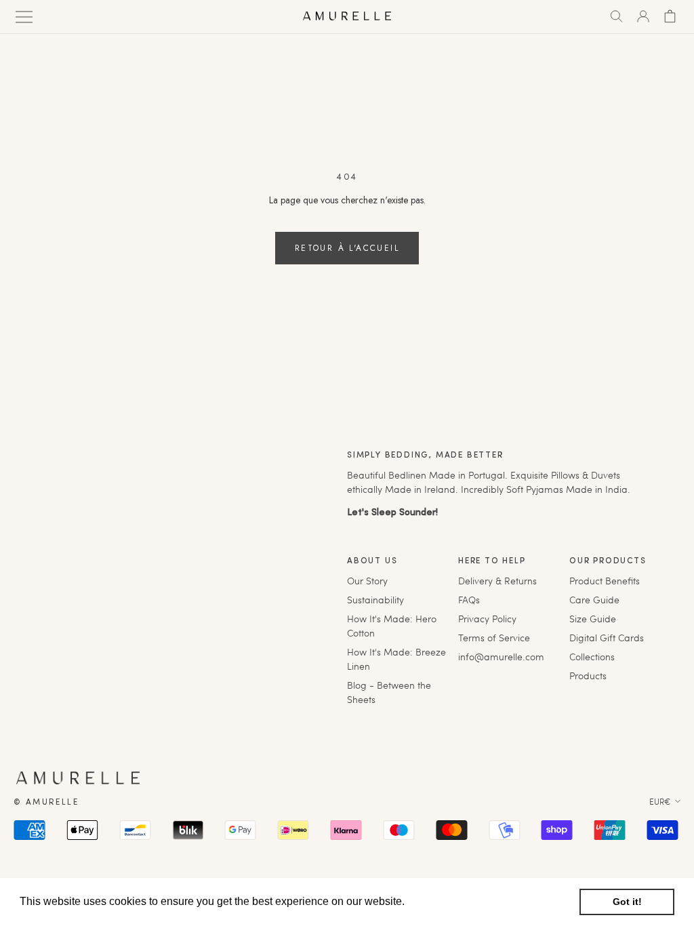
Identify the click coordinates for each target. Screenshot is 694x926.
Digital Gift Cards (606, 637)
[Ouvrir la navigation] (24, 16)
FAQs (469, 599)
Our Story (367, 580)
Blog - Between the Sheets (389, 692)
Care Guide (594, 599)
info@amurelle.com (501, 656)
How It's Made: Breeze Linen (396, 658)
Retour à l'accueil (347, 248)
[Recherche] (616, 16)
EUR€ (660, 801)
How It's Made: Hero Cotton (391, 625)
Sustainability (375, 599)
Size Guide (592, 618)
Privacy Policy (487, 618)
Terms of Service (494, 637)
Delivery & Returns (497, 580)
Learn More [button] (436, 901)
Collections (592, 656)
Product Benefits (604, 580)
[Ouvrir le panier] (669, 16)
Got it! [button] (627, 901)
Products (588, 675)
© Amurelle (46, 803)
